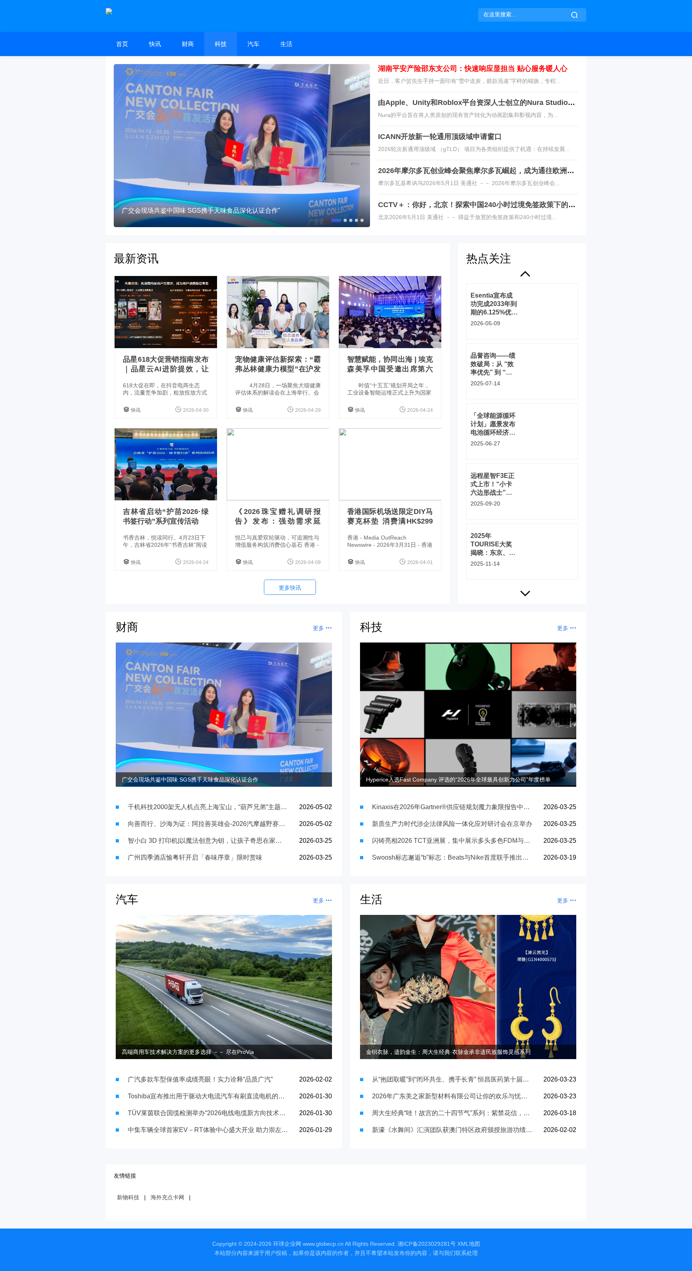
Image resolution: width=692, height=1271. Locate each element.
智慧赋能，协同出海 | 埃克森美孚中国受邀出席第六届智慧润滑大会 (390, 369)
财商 (188, 43)
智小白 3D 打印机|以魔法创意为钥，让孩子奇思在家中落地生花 (208, 840)
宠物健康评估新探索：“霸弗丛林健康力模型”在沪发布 (278, 369)
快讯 (155, 43)
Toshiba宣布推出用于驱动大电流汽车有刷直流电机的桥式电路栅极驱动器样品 (208, 1096)
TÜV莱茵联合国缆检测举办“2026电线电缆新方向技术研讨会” (208, 1113)
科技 (221, 43)
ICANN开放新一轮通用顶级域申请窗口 (440, 137)
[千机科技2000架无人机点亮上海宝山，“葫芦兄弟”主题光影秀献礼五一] (242, 145)
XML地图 (468, 1244)
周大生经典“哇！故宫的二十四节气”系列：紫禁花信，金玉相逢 (452, 1113)
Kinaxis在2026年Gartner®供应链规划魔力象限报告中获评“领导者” (452, 807)
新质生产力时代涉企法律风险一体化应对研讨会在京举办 (452, 823)
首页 (122, 43)
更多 (319, 628)
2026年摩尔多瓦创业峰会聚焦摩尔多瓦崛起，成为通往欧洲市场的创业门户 (498, 171)
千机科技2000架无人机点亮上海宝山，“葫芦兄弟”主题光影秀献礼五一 (208, 807)
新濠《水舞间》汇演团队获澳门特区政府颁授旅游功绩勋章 (452, 1129)
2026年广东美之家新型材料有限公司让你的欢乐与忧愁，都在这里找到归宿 (452, 1096)
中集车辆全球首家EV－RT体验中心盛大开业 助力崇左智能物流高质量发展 (208, 1129)
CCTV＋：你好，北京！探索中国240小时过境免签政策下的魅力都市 (487, 205)
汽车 (253, 43)
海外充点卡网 (167, 1197)
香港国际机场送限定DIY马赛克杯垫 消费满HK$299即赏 (390, 521)
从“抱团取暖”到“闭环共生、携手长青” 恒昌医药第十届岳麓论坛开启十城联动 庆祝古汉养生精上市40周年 (452, 1079)
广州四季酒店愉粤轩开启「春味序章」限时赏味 (195, 857)
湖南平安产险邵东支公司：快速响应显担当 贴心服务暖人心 (472, 68)
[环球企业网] (109, 16)
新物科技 (128, 1197)
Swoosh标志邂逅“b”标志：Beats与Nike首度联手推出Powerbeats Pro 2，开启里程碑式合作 (452, 857)
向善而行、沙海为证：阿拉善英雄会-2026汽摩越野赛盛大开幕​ (208, 823)
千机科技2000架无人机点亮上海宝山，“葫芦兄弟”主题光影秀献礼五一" (222, 210)
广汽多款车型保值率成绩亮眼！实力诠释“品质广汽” (200, 1079)
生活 (286, 43)
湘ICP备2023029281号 (427, 1244)
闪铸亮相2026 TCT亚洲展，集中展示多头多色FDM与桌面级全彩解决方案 (452, 840)
